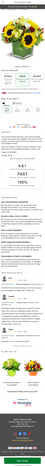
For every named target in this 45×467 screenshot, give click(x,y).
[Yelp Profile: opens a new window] (29, 433)
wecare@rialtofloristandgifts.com (22, 426)
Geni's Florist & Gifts (22, 2)
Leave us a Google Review (22, 440)
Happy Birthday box (22, 302)
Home (3, 9)
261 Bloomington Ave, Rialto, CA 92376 (22, 422)
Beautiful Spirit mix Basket (24, 336)
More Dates (38, 110)
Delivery (6, 104)
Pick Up (18, 103)
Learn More (36, 93)
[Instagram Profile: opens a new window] (15, 433)
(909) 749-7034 (22, 424)
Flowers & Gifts (11, 9)
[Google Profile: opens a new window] (24, 433)
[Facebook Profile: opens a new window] (20, 433)
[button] (40, 462)
